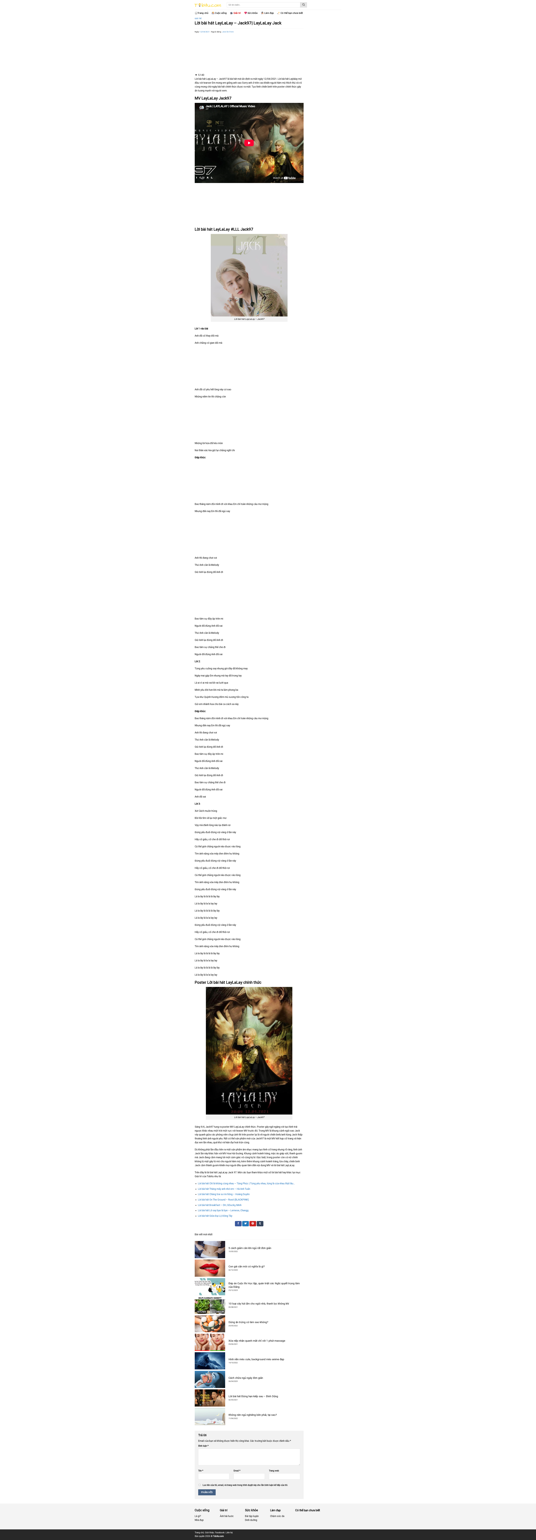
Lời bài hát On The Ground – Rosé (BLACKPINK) (223, 1199)
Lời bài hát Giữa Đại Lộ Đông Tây (215, 1215)
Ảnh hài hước (227, 1516)
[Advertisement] (249, 53)
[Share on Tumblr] (260, 1223)
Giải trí (198, 19)
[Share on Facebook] (238, 1223)
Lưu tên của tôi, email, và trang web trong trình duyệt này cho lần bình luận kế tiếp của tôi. (245, 1485)
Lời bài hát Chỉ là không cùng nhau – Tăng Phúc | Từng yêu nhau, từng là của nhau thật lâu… (246, 1183)
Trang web (274, 1470)
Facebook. (220, 1532)
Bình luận (203, 1446)
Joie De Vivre (228, 32)
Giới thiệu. (209, 1532)
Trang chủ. (199, 1532)
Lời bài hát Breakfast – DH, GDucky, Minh (219, 1205)
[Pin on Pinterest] (252, 1223)
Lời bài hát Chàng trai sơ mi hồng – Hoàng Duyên (224, 1194)
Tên (200, 1470)
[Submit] (303, 5)
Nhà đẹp (199, 1520)
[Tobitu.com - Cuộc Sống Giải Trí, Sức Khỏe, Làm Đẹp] (207, 6)
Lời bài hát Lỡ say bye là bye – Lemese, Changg (223, 1210)
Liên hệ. (229, 1532)
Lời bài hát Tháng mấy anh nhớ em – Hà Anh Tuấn (224, 1189)
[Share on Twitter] (245, 1223)
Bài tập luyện (252, 1516)
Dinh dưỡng (251, 1520)
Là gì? (198, 1516)
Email (237, 1470)
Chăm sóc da (277, 1516)
